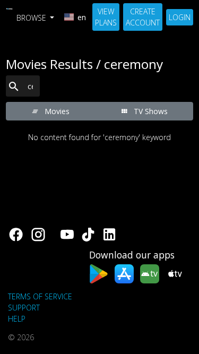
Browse (32, 18)
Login (180, 17)
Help (16, 319)
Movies (56, 111)
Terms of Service (40, 296)
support (24, 308)
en (81, 17)
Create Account (143, 17)
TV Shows (150, 111)
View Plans (106, 17)
